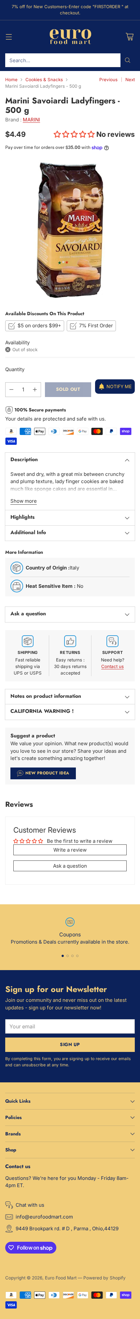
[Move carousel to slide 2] (67, 956)
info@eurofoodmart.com (44, 1217)
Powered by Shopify (104, 1277)
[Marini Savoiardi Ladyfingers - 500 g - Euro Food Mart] (70, 230)
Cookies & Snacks (44, 79)
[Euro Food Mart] (70, 37)
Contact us (112, 666)
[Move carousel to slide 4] (77, 956)
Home (11, 79)
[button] (75, 134)
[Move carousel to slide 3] (72, 956)
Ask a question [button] (70, 866)
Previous (108, 79)
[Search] (127, 60)
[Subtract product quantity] (11, 390)
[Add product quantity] (35, 390)
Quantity (14, 369)
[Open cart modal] (129, 37)
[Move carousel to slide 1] (63, 956)
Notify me (119, 386)
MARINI (31, 120)
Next (130, 79)
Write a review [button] (70, 850)
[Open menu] (8, 37)
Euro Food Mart (61, 1277)
